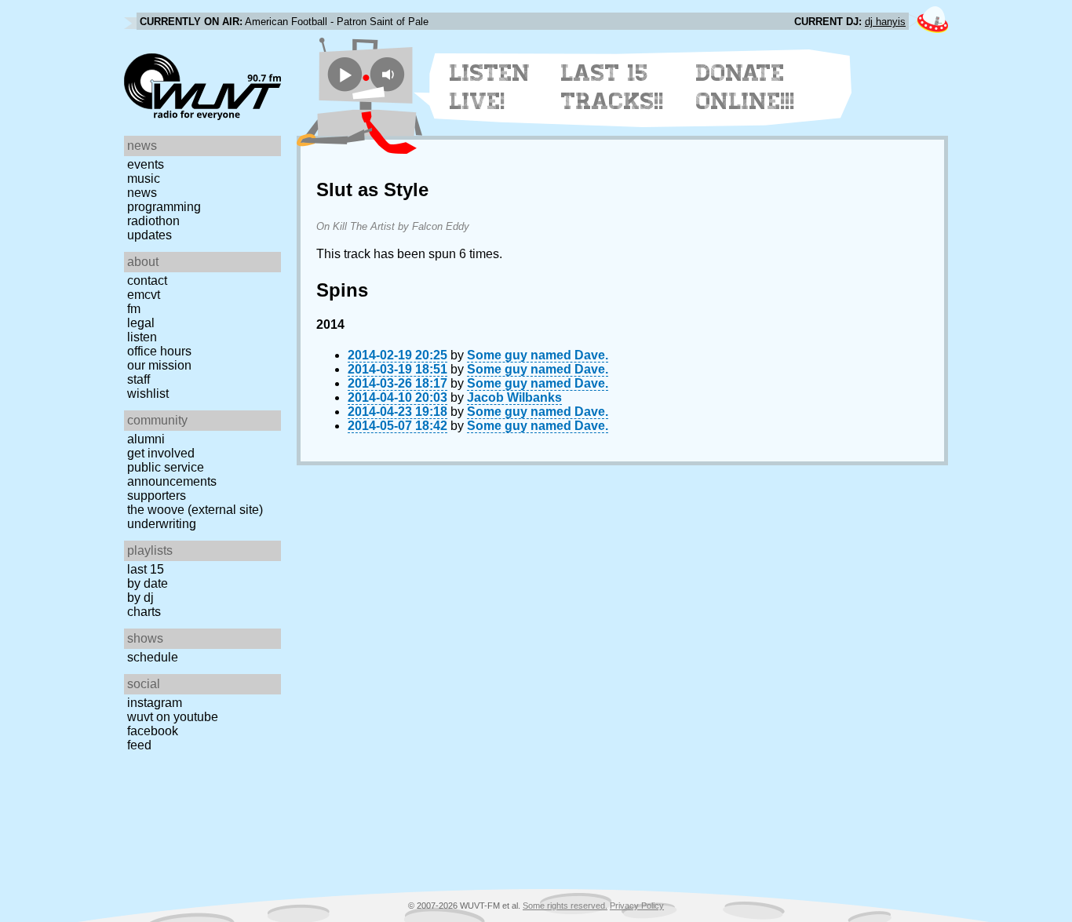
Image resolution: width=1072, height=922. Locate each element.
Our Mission (159, 365)
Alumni (146, 439)
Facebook (152, 731)
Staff (138, 379)
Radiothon (153, 221)
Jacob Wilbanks (514, 397)
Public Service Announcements (172, 474)
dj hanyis (885, 21)
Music (143, 178)
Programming (164, 206)
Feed (139, 745)
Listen (142, 337)
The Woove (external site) (195, 509)
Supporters (156, 495)
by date (147, 583)
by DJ (140, 597)
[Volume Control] (389, 74)
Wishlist (148, 393)
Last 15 (145, 569)
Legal (141, 323)
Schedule (152, 657)
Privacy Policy (637, 905)
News (142, 192)
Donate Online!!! (745, 87)
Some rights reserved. (565, 905)
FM (133, 308)
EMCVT (143, 294)
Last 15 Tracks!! (612, 87)
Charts (144, 611)
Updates (149, 235)
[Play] (345, 74)
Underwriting (161, 523)
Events (145, 164)
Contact (147, 280)
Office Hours (159, 351)
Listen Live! (490, 87)
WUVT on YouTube (172, 716)
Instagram (154, 702)
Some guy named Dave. (537, 355)
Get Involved (161, 453)
